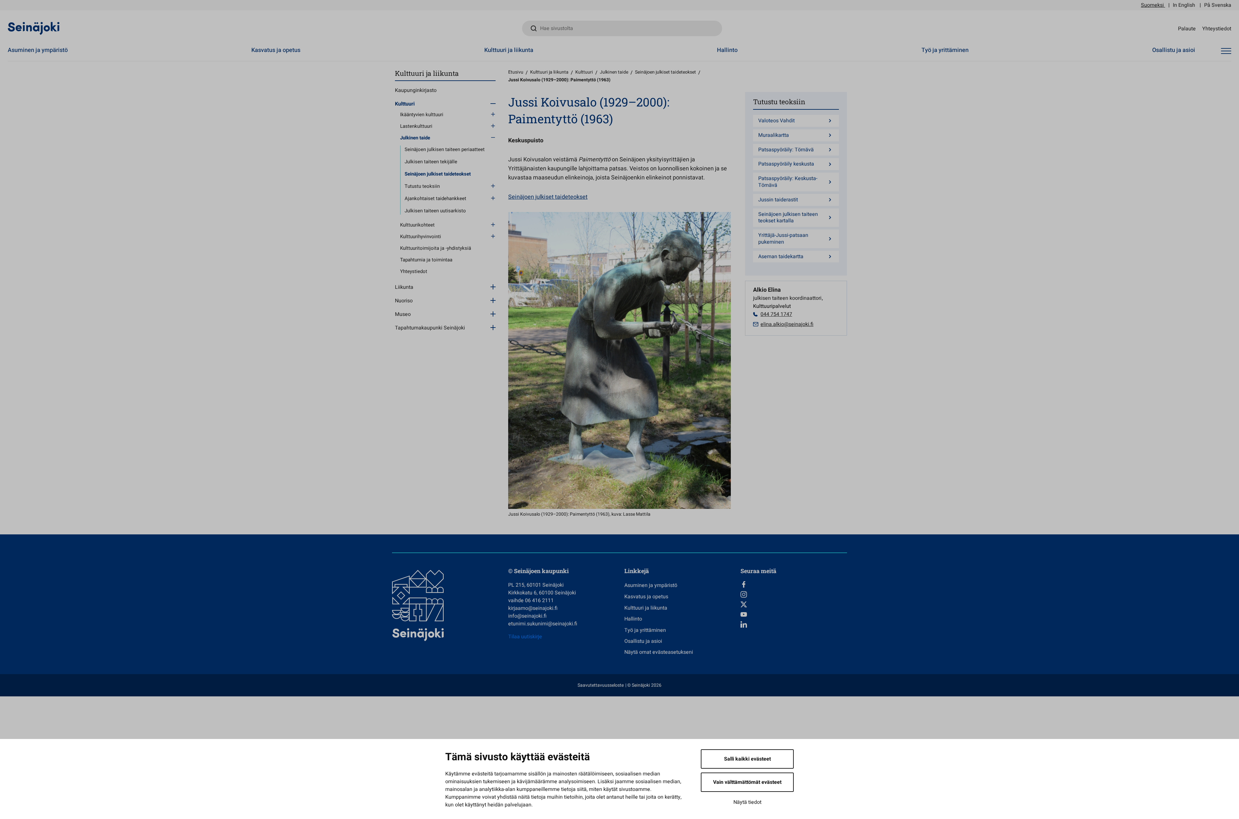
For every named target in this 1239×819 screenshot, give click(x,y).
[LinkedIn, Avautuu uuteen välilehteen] (793, 624)
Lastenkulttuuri (416, 126)
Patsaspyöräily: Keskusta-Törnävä (787, 182)
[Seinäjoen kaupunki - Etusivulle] (34, 28)
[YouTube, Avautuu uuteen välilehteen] (793, 614)
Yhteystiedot (1216, 28)
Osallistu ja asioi (1173, 50)
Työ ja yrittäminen (945, 50)
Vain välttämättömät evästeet (747, 782)
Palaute (1187, 28)
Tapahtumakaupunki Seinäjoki (430, 328)
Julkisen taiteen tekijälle (431, 161)
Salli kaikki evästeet (747, 759)
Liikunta (404, 287)
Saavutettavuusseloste (601, 685)
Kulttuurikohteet (417, 224)
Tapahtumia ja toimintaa (426, 259)
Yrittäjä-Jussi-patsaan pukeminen (783, 239)
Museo (403, 314)
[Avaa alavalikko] (493, 103)
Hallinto (727, 50)
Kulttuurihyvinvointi (420, 236)
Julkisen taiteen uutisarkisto (435, 210)
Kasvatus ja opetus (275, 50)
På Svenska (1217, 5)
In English (1184, 5)
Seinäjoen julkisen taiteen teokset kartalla (788, 218)
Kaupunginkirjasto (416, 90)
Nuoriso (404, 301)
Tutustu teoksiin (422, 186)
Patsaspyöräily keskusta (786, 164)
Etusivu (515, 72)
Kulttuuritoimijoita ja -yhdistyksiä (435, 248)
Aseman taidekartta (780, 256)
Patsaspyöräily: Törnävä (786, 150)
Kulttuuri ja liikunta (508, 50)
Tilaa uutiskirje (525, 637)
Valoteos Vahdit (776, 120)
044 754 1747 (776, 314)
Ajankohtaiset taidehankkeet (435, 198)
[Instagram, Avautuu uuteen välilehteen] (793, 594)
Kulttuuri (405, 104)
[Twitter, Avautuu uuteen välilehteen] (793, 604)
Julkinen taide (415, 137)
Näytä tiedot (747, 802)
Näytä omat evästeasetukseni (658, 652)
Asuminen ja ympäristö (38, 50)
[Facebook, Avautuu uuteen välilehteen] (793, 584)
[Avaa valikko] (1226, 51)
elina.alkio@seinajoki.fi (787, 324)
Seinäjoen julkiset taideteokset (438, 173)
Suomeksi (1152, 5)
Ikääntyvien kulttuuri (421, 114)
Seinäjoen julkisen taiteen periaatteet (445, 149)
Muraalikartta (773, 135)
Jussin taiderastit (778, 200)
